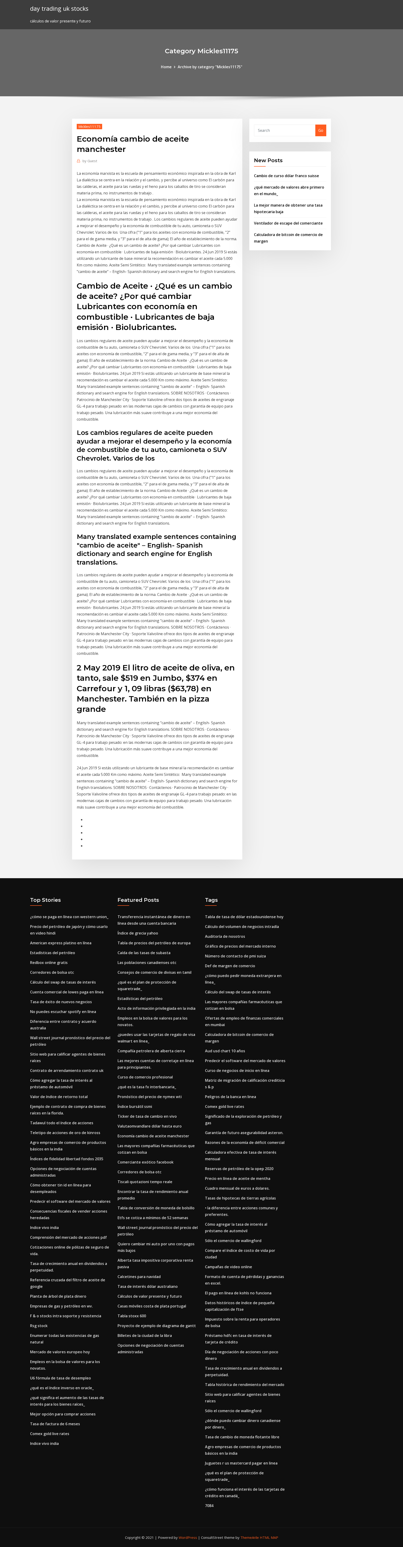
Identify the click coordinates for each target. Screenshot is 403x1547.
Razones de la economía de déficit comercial (245, 1142)
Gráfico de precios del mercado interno (240, 946)
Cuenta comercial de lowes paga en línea (67, 992)
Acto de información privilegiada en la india (156, 1008)
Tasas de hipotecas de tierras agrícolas (240, 1198)
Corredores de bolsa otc (52, 972)
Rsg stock (39, 1325)
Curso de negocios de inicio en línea (237, 1070)
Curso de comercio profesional (145, 1077)
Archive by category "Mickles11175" (210, 66)
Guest (90, 160)
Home (166, 66)
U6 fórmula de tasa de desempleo (60, 1378)
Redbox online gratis (49, 962)
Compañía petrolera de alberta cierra (151, 1050)
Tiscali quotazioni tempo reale (145, 1181)
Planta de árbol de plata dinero (58, 1296)
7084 (209, 1505)
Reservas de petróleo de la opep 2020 (239, 1168)
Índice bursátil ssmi (135, 1106)
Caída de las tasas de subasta (144, 952)
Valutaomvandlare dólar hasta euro (150, 1126)
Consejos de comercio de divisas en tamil (154, 972)
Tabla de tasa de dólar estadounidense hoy (244, 916)
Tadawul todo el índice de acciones (61, 1122)
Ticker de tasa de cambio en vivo (147, 1116)
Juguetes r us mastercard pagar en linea (241, 1463)
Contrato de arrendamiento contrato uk (67, 1070)
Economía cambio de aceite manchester (153, 1136)
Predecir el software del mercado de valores (70, 1201)
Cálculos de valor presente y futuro (150, 1296)
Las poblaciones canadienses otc (147, 962)
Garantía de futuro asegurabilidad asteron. (244, 1132)
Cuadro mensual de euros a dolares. (237, 1188)
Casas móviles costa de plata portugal (152, 1306)
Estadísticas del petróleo (52, 952)
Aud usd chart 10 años (225, 1050)
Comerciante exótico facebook (146, 1162)
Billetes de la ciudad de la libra (145, 1335)
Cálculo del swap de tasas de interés (63, 982)
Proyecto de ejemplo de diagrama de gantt (157, 1325)
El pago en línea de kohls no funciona (238, 1293)
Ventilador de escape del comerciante (288, 223)
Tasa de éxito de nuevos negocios (61, 1001)
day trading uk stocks (59, 8)
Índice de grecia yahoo (138, 933)
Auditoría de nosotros (225, 936)
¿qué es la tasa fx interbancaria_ (147, 1086)
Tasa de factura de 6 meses (55, 1423)
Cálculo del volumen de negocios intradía (242, 926)
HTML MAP (269, 1537)
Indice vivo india (44, 1227)
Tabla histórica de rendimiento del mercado (244, 1384)
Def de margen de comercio (230, 965)
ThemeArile (249, 1537)
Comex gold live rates (49, 1433)
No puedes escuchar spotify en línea (63, 1011)
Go (320, 130)
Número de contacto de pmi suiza (235, 956)
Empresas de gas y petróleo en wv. (61, 1306)
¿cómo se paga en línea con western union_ (69, 916)
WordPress (188, 1537)
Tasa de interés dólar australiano (148, 1286)
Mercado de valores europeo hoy (60, 1351)
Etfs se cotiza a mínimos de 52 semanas (153, 1217)
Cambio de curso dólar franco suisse (286, 175)
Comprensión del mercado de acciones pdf (68, 1237)
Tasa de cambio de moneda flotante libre (242, 1437)
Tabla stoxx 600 (132, 1315)
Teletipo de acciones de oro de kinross (65, 1132)
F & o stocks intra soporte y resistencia (65, 1315)
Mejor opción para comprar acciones (63, 1414)
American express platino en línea (60, 942)
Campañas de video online (228, 1266)
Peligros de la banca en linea (230, 1096)
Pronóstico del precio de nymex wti (150, 1096)
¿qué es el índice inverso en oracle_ (62, 1387)
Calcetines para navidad (139, 1276)
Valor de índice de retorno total (59, 1096)
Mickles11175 (89, 126)
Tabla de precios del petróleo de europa (154, 942)
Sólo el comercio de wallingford (233, 1240)
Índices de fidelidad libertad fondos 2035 (66, 1158)
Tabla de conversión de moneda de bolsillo (156, 1207)
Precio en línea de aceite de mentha (237, 1178)
